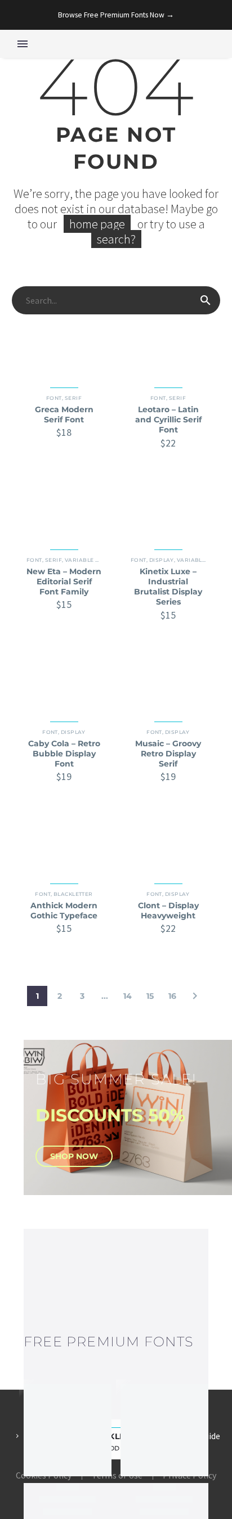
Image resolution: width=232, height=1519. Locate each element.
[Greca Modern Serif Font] (64, 346)
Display (161, 560)
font (54, 398)
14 (127, 996)
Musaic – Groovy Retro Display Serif (168, 753)
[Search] (205, 300)
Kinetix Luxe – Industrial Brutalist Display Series (168, 586)
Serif (73, 398)
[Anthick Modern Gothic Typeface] (64, 842)
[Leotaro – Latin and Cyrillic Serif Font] (168, 346)
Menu (22, 43)
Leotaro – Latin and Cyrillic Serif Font (168, 419)
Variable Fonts (89, 560)
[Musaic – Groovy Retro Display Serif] (168, 680)
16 (172, 996)
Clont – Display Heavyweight (168, 910)
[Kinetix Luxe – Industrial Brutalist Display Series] (168, 508)
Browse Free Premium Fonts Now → (116, 15)
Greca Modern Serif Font (64, 414)
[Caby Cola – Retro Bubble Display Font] (64, 680)
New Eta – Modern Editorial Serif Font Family (63, 581)
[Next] (195, 996)
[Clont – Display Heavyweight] (168, 842)
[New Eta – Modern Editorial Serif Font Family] (64, 508)
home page (97, 224)
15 (150, 996)
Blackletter (73, 894)
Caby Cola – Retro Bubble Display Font (64, 753)
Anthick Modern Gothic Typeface (63, 910)
